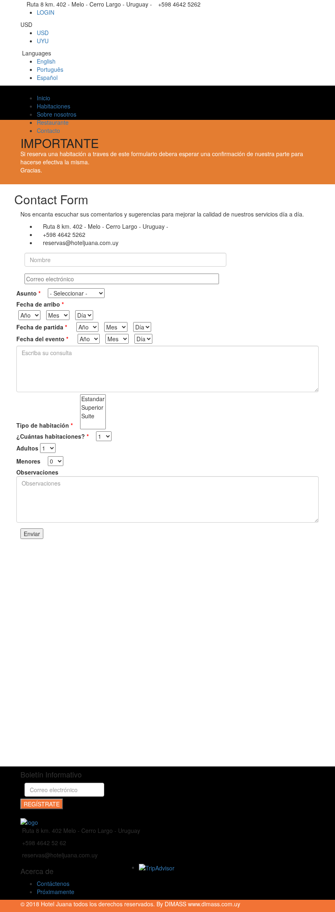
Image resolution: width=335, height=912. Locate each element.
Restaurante (53, 122)
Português (50, 69)
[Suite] (92, 416)
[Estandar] (92, 399)
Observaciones (37, 472)
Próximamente (55, 892)
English (46, 61)
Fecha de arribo (40, 304)
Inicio (43, 98)
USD (43, 33)
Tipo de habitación (44, 425)
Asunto (28, 293)
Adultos (27, 448)
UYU (43, 41)
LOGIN (45, 12)
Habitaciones (53, 106)
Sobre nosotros (56, 114)
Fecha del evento (42, 339)
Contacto (48, 130)
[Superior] (92, 407)
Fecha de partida (41, 327)
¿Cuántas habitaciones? (52, 436)
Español (47, 77)
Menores (29, 461)
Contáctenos (53, 883)
